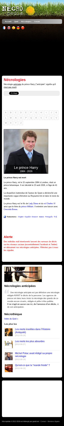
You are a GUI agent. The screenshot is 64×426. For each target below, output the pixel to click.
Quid (16, 21)
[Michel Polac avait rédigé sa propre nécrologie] (8, 360)
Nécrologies (26, 21)
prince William (27, 206)
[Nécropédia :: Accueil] (19, 11)
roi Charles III (49, 203)
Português (49, 217)
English (21, 217)
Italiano (41, 217)
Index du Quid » (11, 319)
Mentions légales (54, 421)
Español (28, 217)
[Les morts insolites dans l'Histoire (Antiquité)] (8, 336)
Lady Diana (33, 203)
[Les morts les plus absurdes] (8, 348)
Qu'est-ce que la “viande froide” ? (32, 365)
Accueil (8, 21)
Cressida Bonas (10, 209)
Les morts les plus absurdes (30, 341)
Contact (43, 421)
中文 (55, 217)
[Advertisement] (32, 52)
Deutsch (35, 217)
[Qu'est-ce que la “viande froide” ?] (8, 372)
